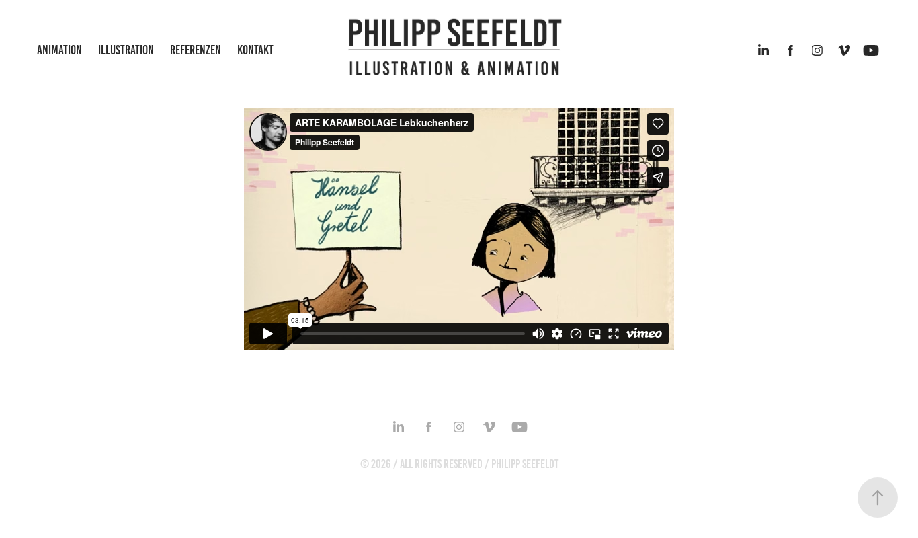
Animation (59, 50)
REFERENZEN (195, 50)
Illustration (126, 50)
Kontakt (255, 50)
